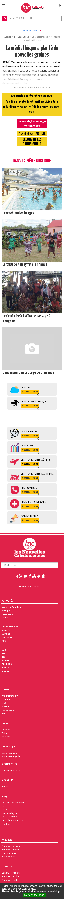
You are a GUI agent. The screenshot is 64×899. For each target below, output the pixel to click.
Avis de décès (8, 856)
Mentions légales (10, 813)
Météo (5, 706)
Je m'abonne (47, 4)
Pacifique (7, 663)
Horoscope (8, 709)
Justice (5, 617)
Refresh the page (34, 895)
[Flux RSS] (21, 576)
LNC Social (7, 723)
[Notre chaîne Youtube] (34, 576)
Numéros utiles (9, 752)
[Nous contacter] (16, 576)
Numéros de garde (11, 756)
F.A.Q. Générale (9, 816)
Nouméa (6, 630)
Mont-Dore (7, 637)
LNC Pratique (8, 746)
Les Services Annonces (13, 802)
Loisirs (5, 689)
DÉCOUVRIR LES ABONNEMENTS (32, 142)
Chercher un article (11, 770)
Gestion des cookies (29, 586)
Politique (6, 610)
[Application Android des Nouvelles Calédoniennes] (39, 576)
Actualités (7, 600)
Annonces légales (10, 879)
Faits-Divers (7, 614)
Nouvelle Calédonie (12, 607)
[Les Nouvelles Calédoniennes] (32, 8)
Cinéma (6, 699)
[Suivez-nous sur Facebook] (30, 576)
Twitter (5, 733)
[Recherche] (4, 18)
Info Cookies (8, 823)
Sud (4, 649)
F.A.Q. (4, 796)
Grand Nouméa (10, 626)
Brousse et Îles (21, 36)
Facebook (6, 729)
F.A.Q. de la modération (13, 820)
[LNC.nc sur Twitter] (26, 576)
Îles (3, 656)
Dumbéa (6, 633)
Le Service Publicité (11, 872)
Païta (4, 640)
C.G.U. (5, 806)
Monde (5, 670)
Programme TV (10, 695)
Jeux (4, 702)
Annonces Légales (11, 846)
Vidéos (5, 786)
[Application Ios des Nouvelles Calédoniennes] (43, 576)
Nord (4, 653)
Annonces (7, 839)
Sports (5, 660)
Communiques (9, 853)
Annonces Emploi (10, 849)
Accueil (7, 36)
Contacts (7, 866)
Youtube (6, 736)
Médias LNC (7, 780)
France (5, 667)
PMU (4, 713)
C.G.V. (4, 809)
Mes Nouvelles (9, 764)
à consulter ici (30, 391)
